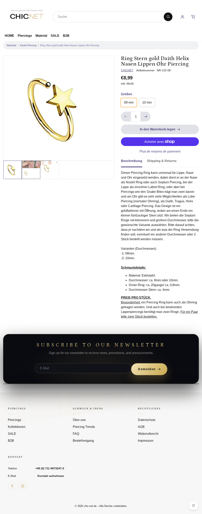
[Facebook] (12, 486)
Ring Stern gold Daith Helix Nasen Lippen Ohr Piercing (69, 45)
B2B (66, 35)
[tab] (134, 162)
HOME (9, 35)
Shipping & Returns (162, 161)
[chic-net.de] (26, 16)
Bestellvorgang (83, 440)
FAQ (76, 433)
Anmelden (147, 369)
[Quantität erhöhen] (146, 116)
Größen (126, 94)
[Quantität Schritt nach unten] (126, 116)
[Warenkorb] (193, 17)
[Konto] (182, 17)
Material (41, 35)
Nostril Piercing (28, 45)
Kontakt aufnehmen (50, 475)
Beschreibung (131, 161)
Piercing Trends (84, 426)
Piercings (25, 35)
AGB (141, 426)
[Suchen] (168, 16)
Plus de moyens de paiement (160, 151)
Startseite (11, 45)
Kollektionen (16, 426)
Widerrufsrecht (148, 433)
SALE (55, 35)
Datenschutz (146, 420)
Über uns (79, 420)
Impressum (145, 440)
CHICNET (127, 70)
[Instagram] (23, 486)
